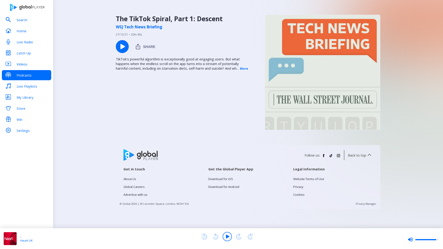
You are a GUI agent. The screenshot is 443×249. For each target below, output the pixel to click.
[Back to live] (250, 236)
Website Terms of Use (308, 179)
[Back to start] (204, 236)
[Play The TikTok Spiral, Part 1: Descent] (122, 46)
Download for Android (223, 187)
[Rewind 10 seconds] (215, 236)
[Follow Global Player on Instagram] (338, 157)
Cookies (299, 195)
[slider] (423, 239)
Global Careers (134, 187)
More (244, 68)
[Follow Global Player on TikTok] (331, 157)
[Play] (227, 236)
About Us (129, 179)
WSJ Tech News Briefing (139, 27)
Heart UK (26, 240)
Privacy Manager (366, 203)
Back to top (357, 155)
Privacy (298, 187)
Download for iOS (220, 179)
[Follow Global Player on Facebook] (323, 157)
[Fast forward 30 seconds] (238, 236)
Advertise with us (135, 195)
